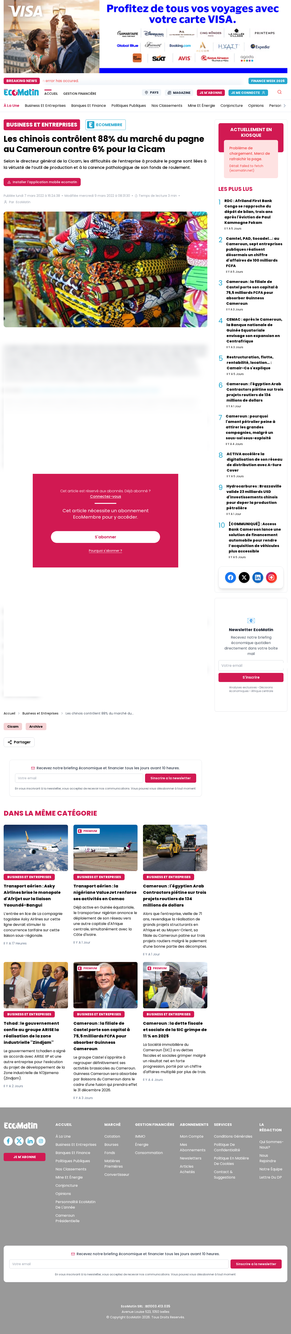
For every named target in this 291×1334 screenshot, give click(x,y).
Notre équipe (270, 1169)
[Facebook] (230, 577)
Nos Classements (70, 1169)
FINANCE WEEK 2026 (268, 81)
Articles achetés (187, 1169)
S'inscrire (251, 677)
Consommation (149, 1152)
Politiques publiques (72, 1161)
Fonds (109, 1152)
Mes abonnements (193, 1147)
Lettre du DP (270, 1177)
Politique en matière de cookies (231, 1161)
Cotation (112, 1136)
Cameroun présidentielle (67, 1218)
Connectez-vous (105, 496)
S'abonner (105, 537)
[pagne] (105, 269)
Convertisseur (116, 1174)
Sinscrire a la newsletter (171, 778)
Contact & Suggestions (224, 1174)
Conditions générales (233, 1136)
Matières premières (113, 1163)
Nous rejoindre (267, 1158)
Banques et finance (72, 1152)
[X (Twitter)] (244, 577)
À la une (63, 1136)
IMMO (140, 1136)
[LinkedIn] (257, 577)
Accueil (9, 713)
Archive (36, 726)
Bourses (111, 1144)
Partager (22, 742)
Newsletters (190, 1158)
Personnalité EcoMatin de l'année (75, 1204)
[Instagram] (271, 577)
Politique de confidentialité (227, 1147)
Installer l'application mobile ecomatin (45, 182)
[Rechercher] (279, 92)
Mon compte (191, 1136)
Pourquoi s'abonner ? (105, 550)
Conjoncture (66, 1185)
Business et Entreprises (40, 713)
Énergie (141, 1144)
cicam (12, 726)
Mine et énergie (69, 1177)
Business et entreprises (75, 1144)
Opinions (63, 1193)
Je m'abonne (211, 92)
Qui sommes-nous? (271, 1144)
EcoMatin (23, 202)
